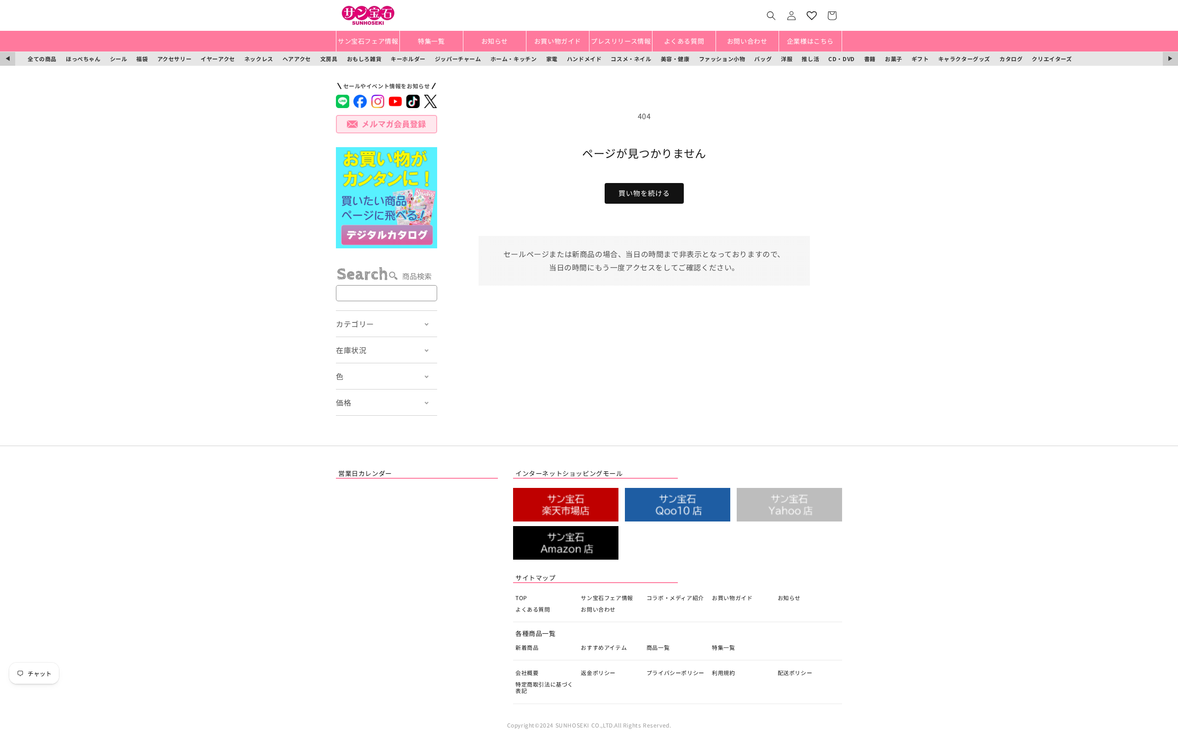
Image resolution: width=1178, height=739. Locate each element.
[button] (771, 16)
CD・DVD (841, 59)
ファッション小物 (722, 59)
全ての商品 (42, 59)
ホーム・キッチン (514, 59)
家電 (552, 59)
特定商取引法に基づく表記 (544, 687)
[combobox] (386, 293)
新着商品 (526, 647)
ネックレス (258, 59)
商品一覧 (658, 647)
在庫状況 (351, 349)
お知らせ (789, 598)
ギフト (920, 59)
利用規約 (723, 672)
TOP (521, 598)
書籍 (870, 59)
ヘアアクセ (297, 59)
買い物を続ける (644, 193)
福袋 (142, 59)
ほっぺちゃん (83, 59)
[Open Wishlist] (812, 16)
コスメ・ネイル (631, 59)
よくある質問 (532, 609)
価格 (343, 402)
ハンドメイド (584, 59)
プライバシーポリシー (675, 672)
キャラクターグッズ (964, 59)
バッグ (763, 59)
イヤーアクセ (218, 59)
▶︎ (1170, 58)
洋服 (786, 59)
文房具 (329, 59)
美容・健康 (675, 59)
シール (118, 59)
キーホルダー (408, 59)
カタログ (1010, 59)
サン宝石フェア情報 (607, 598)
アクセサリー (174, 59)
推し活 (810, 59)
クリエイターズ (1052, 59)
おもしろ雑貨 (364, 59)
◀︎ (8, 58)
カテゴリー (355, 323)
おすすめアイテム (604, 647)
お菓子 (893, 59)
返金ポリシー (598, 672)
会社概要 (526, 672)
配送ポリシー (795, 672)
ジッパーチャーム (458, 59)
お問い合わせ (598, 609)
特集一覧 (723, 647)
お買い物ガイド (732, 598)
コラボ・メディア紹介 (675, 598)
